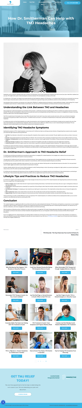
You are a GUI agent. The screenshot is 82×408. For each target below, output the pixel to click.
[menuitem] (25, 2)
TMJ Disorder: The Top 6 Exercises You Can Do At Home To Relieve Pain (60, 234)
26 (46, 361)
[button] (3, 402)
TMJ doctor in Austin (52, 216)
